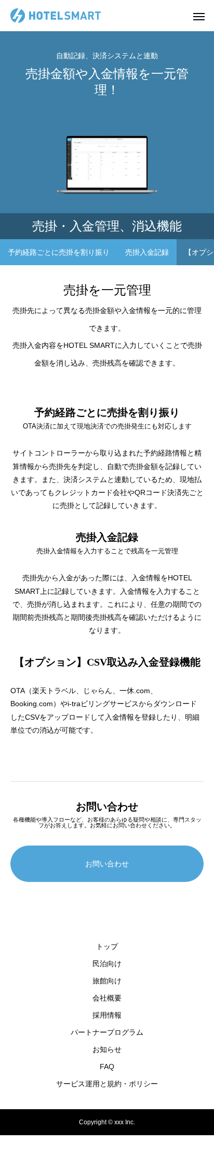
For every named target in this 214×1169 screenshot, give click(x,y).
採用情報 (107, 1015)
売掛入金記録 (147, 252)
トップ (107, 946)
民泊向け (107, 963)
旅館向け (107, 981)
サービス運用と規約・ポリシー (107, 1084)
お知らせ (107, 1049)
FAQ (107, 1066)
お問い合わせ (107, 864)
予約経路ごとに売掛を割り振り (59, 252)
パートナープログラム (107, 1032)
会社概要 (107, 998)
